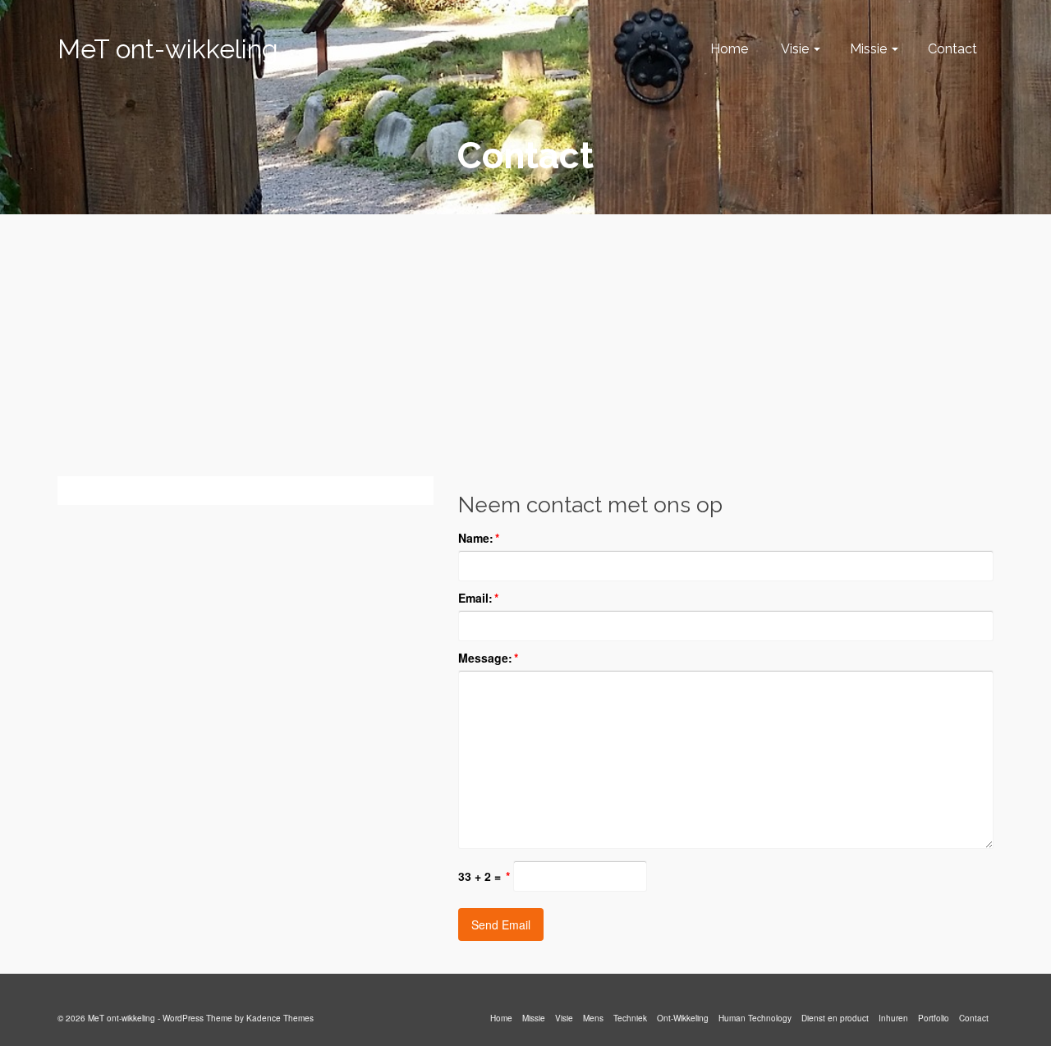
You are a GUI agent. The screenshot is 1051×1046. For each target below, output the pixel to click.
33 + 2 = (484, 876)
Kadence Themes (280, 1018)
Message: (488, 657)
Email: (478, 598)
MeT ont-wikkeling (167, 49)
